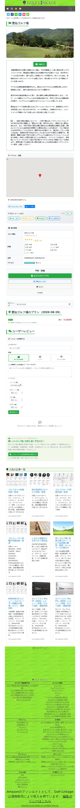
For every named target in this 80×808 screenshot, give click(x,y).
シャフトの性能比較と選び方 (57, 800)
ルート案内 (30, 206)
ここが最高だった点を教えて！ (22, 364)
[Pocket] (23, 14)
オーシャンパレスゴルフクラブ (20, 511)
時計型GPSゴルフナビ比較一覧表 (40, 593)
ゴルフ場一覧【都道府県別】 (22, 800)
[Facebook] (12, 14)
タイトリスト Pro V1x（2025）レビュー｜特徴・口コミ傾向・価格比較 (63, 705)
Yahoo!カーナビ (22, 468)
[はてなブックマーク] (20, 14)
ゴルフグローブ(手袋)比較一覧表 (63, 593)
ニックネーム (12, 344)
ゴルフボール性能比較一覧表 (16, 593)
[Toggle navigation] (71, 9)
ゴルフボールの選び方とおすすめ (57, 805)
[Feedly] (27, 14)
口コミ (41, 287)
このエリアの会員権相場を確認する (24, 557)
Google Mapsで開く (17, 206)
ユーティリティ (57, 793)
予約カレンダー (41, 281)
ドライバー (57, 788)
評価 (10, 352)
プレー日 (11, 304)
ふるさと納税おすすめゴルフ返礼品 (39, 642)
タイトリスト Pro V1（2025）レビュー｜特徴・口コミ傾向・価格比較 (39, 705)
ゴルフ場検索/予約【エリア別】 (22, 795)
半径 (63, 213)
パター (57, 798)
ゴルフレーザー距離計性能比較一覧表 (16, 643)
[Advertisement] (40, 767)
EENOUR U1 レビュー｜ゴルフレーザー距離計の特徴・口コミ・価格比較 (16, 706)
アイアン (57, 795)
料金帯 (13, 404)
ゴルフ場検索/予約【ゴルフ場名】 (22, 793)
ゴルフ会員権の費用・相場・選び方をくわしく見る (22, 560)
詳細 (34, 475)
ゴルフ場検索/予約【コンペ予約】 (22, 798)
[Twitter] (8, 14)
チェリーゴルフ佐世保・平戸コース (57, 463)
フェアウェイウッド (58, 791)
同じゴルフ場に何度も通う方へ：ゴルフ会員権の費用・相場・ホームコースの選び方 (63, 645)
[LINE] (16, 14)
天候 (12, 397)
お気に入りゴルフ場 (23, 802)
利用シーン (14, 390)
